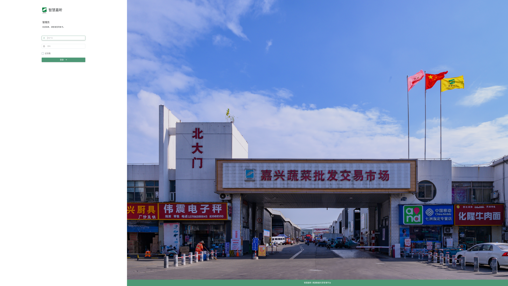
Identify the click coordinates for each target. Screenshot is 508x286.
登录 (62, 60)
